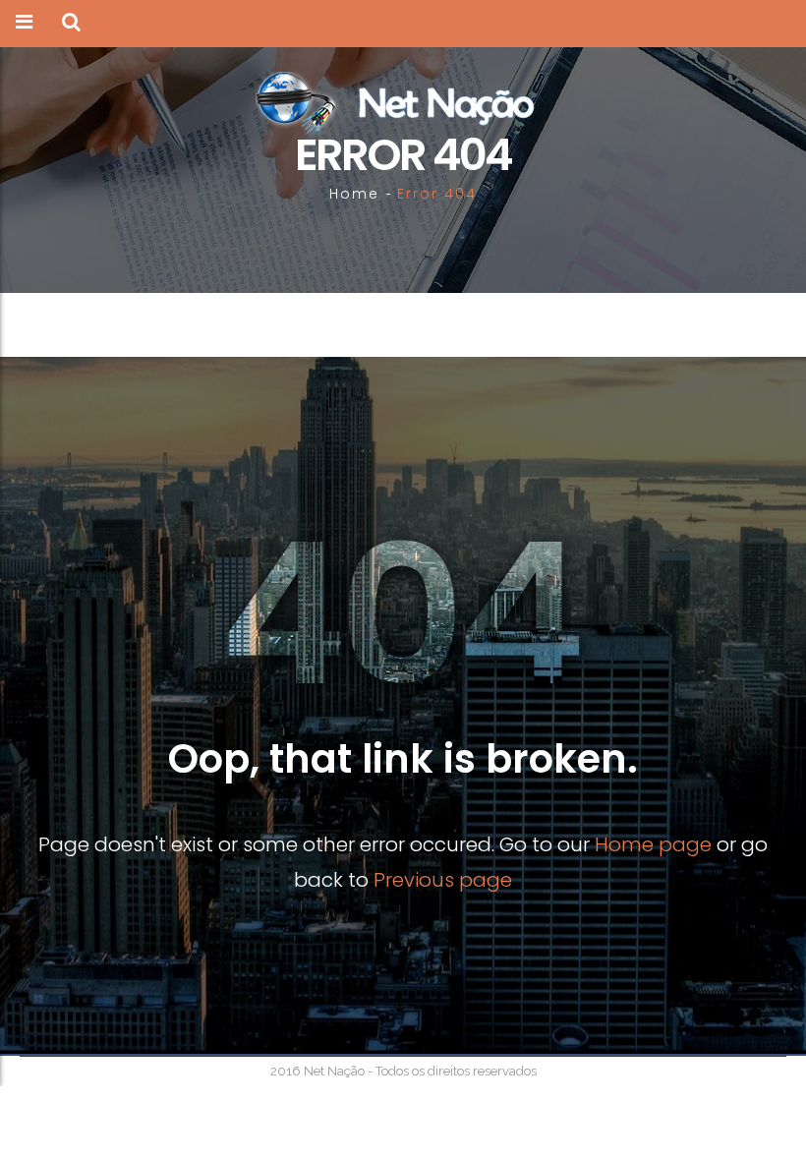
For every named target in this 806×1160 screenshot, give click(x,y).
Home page (653, 844)
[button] (71, 23)
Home (354, 193)
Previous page (443, 880)
